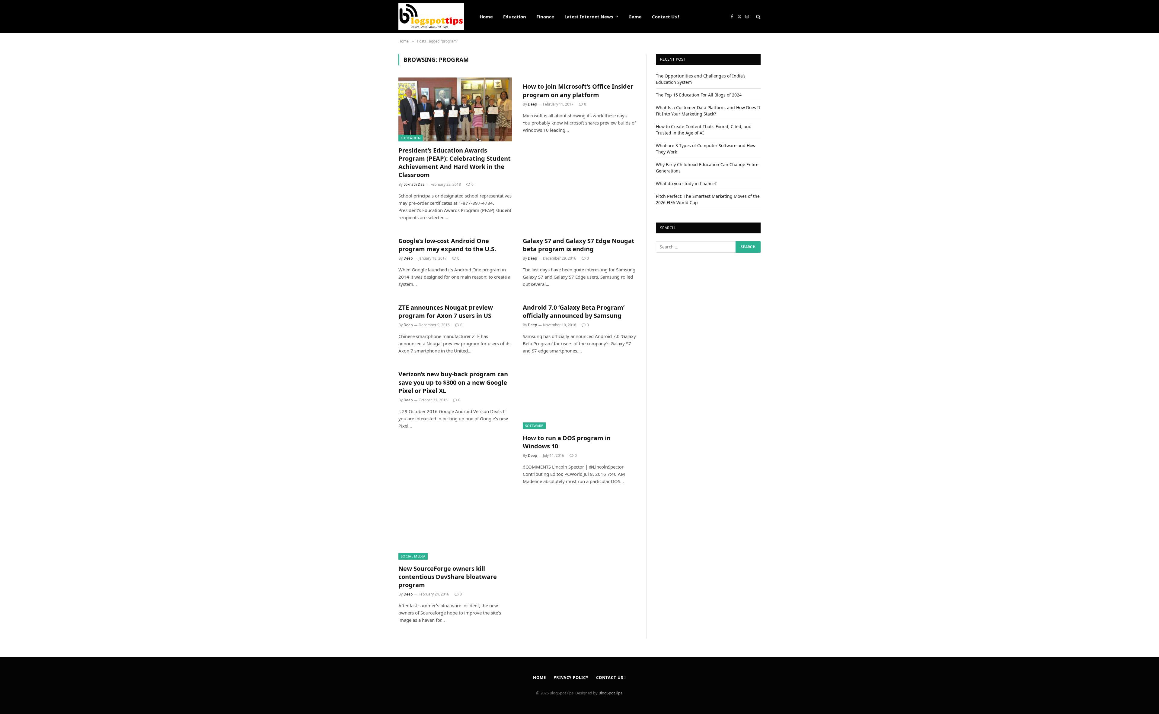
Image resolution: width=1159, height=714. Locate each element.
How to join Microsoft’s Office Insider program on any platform (578, 90)
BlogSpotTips (610, 693)
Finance (545, 17)
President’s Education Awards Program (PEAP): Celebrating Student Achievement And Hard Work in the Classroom (454, 162)
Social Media (413, 556)
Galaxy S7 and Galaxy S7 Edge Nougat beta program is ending (578, 245)
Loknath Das (414, 184)
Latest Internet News (588, 17)
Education (514, 17)
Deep (532, 104)
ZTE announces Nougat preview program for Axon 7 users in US (445, 311)
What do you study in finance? (686, 183)
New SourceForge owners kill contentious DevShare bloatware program (447, 576)
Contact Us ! (665, 17)
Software (534, 425)
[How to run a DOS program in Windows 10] (579, 397)
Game (635, 17)
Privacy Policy (571, 677)
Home (486, 17)
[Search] (758, 17)
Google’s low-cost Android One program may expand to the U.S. (447, 245)
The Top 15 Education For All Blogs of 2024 (699, 95)
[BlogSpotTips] (431, 16)
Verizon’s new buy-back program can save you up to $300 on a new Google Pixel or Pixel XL (453, 382)
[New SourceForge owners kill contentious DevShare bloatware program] (455, 528)
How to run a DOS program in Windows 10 (567, 442)
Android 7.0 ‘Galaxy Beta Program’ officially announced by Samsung (573, 311)
